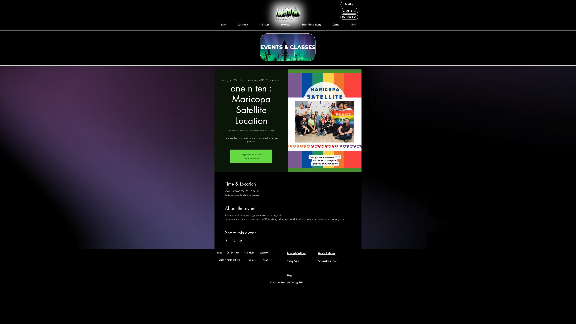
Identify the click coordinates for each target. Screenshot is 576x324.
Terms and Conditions (296, 253)
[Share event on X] (233, 241)
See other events (251, 158)
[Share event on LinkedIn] (241, 241)
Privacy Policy (293, 261)
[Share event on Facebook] (226, 241)
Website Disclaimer (326, 253)
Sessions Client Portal (327, 261)
